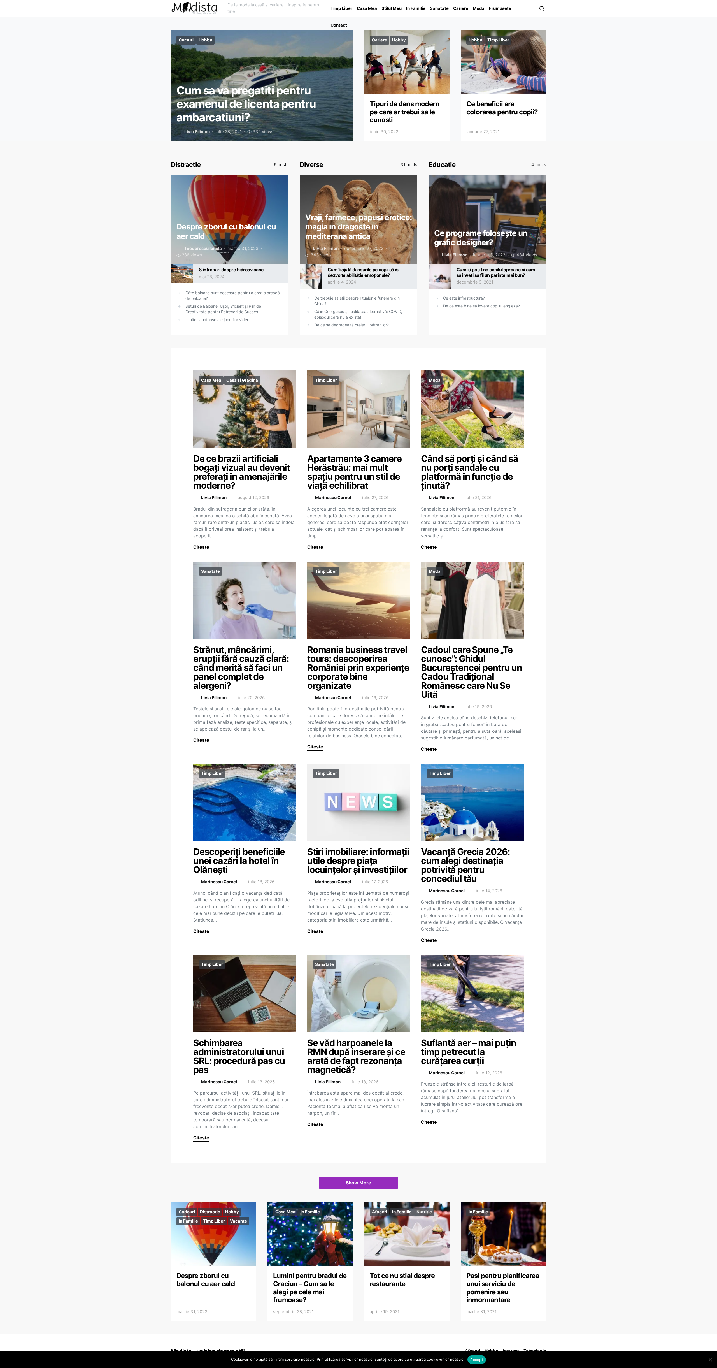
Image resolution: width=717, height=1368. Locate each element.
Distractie (186, 165)
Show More (358, 1183)
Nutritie (424, 1211)
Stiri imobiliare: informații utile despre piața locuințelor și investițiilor (358, 860)
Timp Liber (341, 8)
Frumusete (500, 8)
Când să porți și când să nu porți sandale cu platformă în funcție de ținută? (469, 472)
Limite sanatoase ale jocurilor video (217, 319)
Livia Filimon (197, 131)
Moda (479, 8)
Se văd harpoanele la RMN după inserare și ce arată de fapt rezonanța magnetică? (356, 1056)
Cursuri (186, 40)
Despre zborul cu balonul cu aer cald (205, 1280)
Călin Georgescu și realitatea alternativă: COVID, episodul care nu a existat (358, 314)
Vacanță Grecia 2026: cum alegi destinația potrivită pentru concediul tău (465, 865)
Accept (476, 1359)
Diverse (311, 165)
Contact (338, 25)
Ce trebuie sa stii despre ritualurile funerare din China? (357, 301)
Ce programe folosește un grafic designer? (480, 237)
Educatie (442, 165)
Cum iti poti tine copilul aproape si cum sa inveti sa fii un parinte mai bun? (496, 272)
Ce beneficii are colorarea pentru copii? (502, 108)
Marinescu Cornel (333, 497)
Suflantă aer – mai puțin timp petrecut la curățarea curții (468, 1051)
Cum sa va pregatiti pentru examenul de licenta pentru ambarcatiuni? (246, 104)
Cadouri (187, 1211)
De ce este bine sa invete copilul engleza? (481, 305)
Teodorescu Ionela (203, 248)
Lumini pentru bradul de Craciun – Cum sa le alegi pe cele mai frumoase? (310, 1288)
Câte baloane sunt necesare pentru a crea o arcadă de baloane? (232, 295)
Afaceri (379, 1211)
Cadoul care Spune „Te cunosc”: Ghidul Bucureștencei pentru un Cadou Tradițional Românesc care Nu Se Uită (471, 672)
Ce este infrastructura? (464, 298)
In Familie (415, 8)
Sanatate (439, 8)
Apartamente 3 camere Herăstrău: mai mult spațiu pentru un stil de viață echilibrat (354, 472)
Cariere (460, 8)
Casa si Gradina (242, 380)
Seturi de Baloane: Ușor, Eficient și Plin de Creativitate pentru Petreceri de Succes (223, 309)
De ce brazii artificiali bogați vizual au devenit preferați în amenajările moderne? (241, 472)
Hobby (205, 40)
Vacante (238, 1221)
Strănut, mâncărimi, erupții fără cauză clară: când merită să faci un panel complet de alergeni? (241, 667)
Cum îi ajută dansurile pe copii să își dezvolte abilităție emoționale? (363, 272)
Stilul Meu (391, 8)
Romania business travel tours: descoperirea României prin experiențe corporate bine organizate (358, 667)
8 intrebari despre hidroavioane (231, 269)
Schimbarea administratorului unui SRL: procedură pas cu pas (239, 1056)
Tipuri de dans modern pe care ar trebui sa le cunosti (404, 112)
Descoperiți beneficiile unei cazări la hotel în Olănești (239, 860)
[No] (710, 1359)
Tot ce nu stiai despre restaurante (402, 1280)
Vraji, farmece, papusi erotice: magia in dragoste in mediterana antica (358, 227)
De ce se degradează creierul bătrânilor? (351, 325)
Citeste (201, 547)
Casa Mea (367, 8)
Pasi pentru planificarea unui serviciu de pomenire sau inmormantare (502, 1288)
